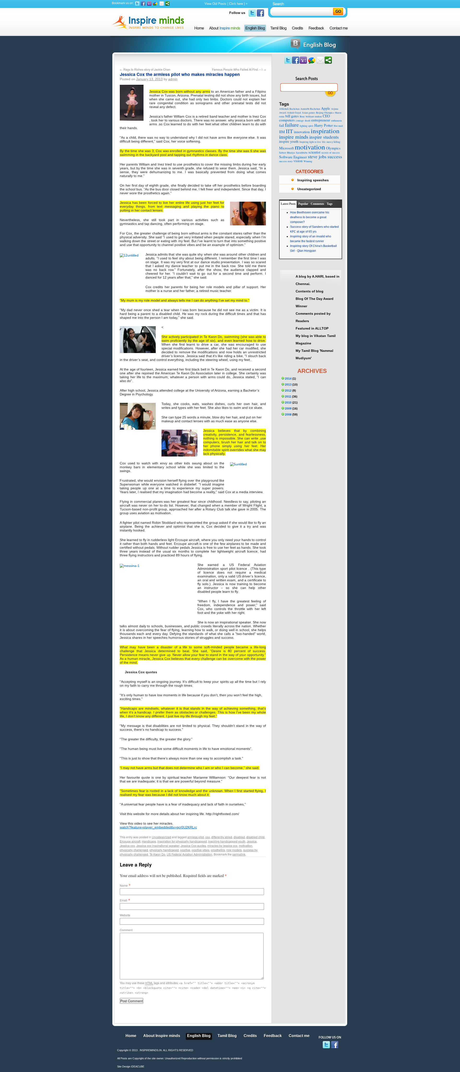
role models (234, 850)
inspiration (325, 130)
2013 (288, 384)
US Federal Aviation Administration (189, 854)
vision (298, 160)
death (307, 120)
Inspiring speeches (313, 180)
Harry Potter (323, 125)
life (324, 141)
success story (286, 161)
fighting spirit (306, 125)
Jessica (252, 841)
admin (173, 79)
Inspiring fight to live (310, 141)
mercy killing (333, 141)
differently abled (221, 837)
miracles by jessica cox (222, 846)
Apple (325, 108)
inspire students (324, 137)
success (335, 157)
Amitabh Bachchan (310, 108)
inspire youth (289, 141)
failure (292, 124)
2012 (288, 390)
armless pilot (195, 837)
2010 (288, 402)
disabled (239, 837)
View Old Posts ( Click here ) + (226, 4)
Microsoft (286, 148)
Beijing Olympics (325, 112)
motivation (245, 846)
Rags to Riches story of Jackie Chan (145, 69)
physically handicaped (164, 850)
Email (123, 900)
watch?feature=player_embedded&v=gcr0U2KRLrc (158, 827)
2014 (288, 378)
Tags (330, 203)
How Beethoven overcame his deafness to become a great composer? (309, 217)
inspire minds (293, 136)
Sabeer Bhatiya (287, 152)
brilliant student (314, 116)
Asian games (308, 112)
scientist (314, 152)
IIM (282, 131)
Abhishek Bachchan (289, 108)
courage (300, 120)
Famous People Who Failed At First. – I (239, 69)
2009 (288, 408)
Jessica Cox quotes (193, 846)
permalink (238, 854)
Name (124, 885)
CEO (326, 116)
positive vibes (200, 850)
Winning (308, 161)
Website (125, 915)
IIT (289, 131)
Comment (126, 930)
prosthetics (218, 850)
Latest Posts (288, 203)
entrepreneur (320, 120)
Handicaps (149, 841)
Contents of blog (309, 291)
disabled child (255, 837)
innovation (302, 131)
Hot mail (338, 125)
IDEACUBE (137, 1066)
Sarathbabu (301, 152)
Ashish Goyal (294, 112)
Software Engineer (293, 156)
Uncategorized (161, 837)
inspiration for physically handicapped (182, 841)
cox (207, 837)
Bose (302, 116)
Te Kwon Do (157, 854)
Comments (317, 203)
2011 (288, 396)
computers (287, 120)
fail (281, 125)
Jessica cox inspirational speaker (157, 846)
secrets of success (330, 152)
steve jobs (317, 157)
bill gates (292, 116)
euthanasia (336, 120)
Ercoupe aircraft (130, 841)
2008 (288, 414)
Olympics (333, 148)
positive (185, 850)
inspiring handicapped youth (226, 841)
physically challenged (134, 850)
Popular (303, 203)
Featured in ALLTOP (312, 328)
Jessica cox (127, 846)
